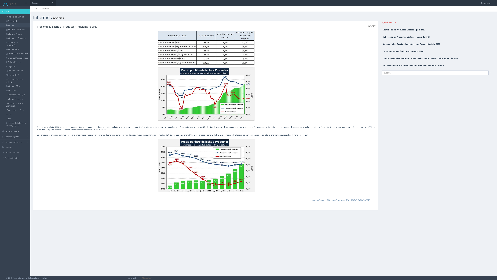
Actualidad (45, 8)
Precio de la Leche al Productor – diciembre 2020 (67, 26)
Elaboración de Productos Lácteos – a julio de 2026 (406, 37)
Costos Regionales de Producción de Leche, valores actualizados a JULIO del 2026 (420, 58)
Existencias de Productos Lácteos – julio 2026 (404, 30)
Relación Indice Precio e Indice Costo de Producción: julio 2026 (411, 44)
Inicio (35, 8)
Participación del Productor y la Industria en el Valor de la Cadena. (413, 65)
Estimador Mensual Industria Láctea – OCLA (403, 51)
